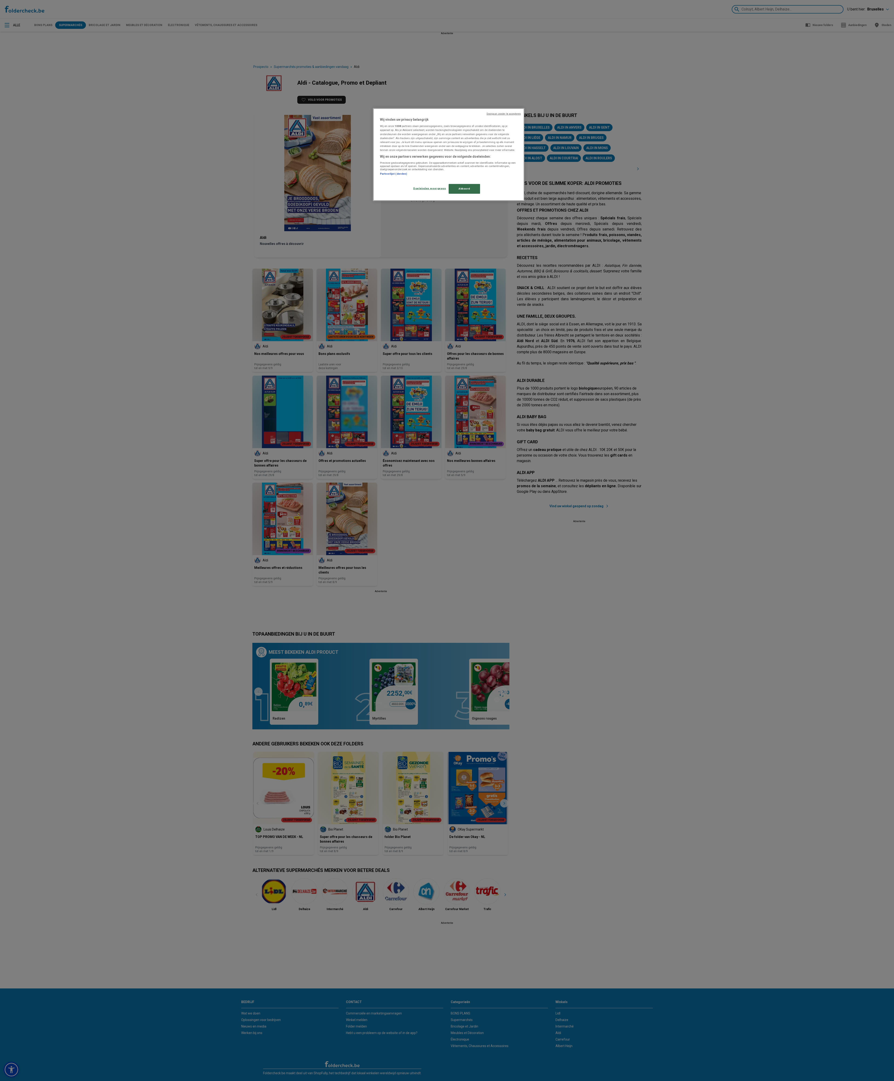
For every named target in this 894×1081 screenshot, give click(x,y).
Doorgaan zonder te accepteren (504, 113)
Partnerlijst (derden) (393, 173)
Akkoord (464, 188)
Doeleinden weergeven (429, 188)
